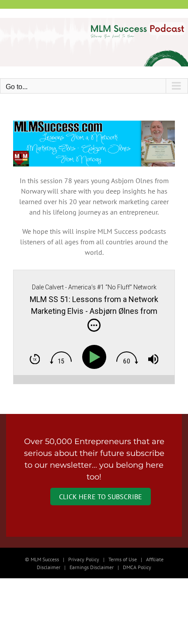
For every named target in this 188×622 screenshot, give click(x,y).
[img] (94, 325)
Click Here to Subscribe (100, 496)
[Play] (96, 357)
